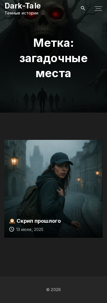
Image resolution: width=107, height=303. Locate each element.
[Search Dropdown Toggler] (83, 8)
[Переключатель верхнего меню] (98, 8)
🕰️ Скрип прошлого (35, 221)
